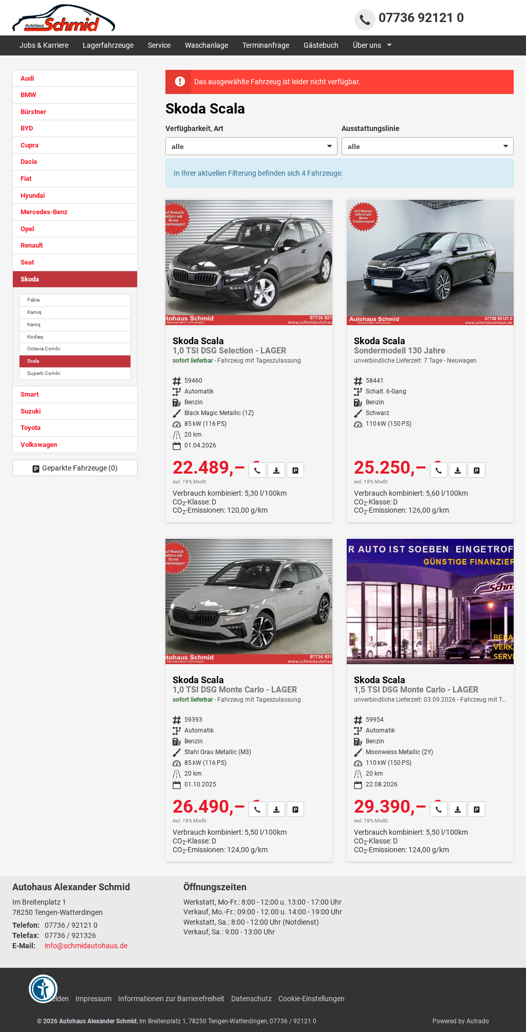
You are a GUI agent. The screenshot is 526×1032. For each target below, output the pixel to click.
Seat (27, 262)
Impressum (93, 999)
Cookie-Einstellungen (311, 999)
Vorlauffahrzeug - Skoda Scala (430, 700)
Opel (27, 229)
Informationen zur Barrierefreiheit (171, 999)
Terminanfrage (265, 45)
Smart (30, 394)
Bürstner (33, 112)
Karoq (34, 324)
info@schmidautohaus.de (86, 946)
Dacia (29, 161)
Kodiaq (35, 337)
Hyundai (33, 195)
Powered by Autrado (461, 1021)
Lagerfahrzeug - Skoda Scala (248, 361)
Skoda (30, 279)
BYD (27, 128)
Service (159, 45)
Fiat (26, 178)
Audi (27, 78)
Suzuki (31, 411)
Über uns (367, 45)
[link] (257, 470)
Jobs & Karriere (44, 45)
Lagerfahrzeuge (108, 45)
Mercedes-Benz (44, 212)
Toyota (31, 427)
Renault (32, 245)
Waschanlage (206, 45)
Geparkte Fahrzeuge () (80, 468)
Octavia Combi (43, 348)
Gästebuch (321, 45)
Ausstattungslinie (371, 128)
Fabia (33, 300)
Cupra (30, 145)
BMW (28, 95)
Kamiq (34, 312)
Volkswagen (39, 444)
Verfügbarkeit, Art (194, 128)
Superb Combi (43, 373)
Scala (33, 361)
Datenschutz (251, 999)
